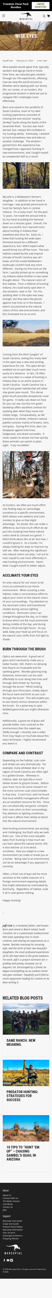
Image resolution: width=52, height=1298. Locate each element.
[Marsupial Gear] (26, 16)
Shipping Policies (11, 1238)
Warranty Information (13, 1229)
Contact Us (8, 1207)
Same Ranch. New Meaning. (21, 1042)
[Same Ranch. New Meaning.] (26, 1019)
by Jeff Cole (8, 60)
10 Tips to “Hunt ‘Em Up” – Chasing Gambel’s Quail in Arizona (23, 1153)
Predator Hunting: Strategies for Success (22, 1096)
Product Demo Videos (13, 1226)
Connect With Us (10, 1198)
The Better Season (11, 1201)
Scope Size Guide (11, 1223)
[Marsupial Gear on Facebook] (4, 1261)
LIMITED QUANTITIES (40, 5)
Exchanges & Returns (12, 1235)
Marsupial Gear (15, 1269)
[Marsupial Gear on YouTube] (8, 1261)
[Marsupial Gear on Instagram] (11, 1261)
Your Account (9, 1232)
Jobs (5, 1210)
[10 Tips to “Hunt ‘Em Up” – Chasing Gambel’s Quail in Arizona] (26, 1128)
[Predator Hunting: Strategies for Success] (26, 1073)
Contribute (8, 1204)
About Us (7, 1195)
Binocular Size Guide (12, 1221)
